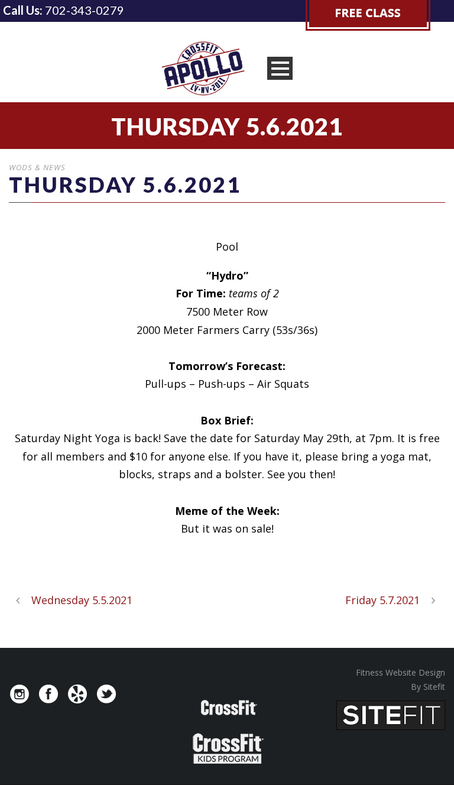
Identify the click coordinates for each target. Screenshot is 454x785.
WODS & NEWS (37, 167)
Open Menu (280, 68)
